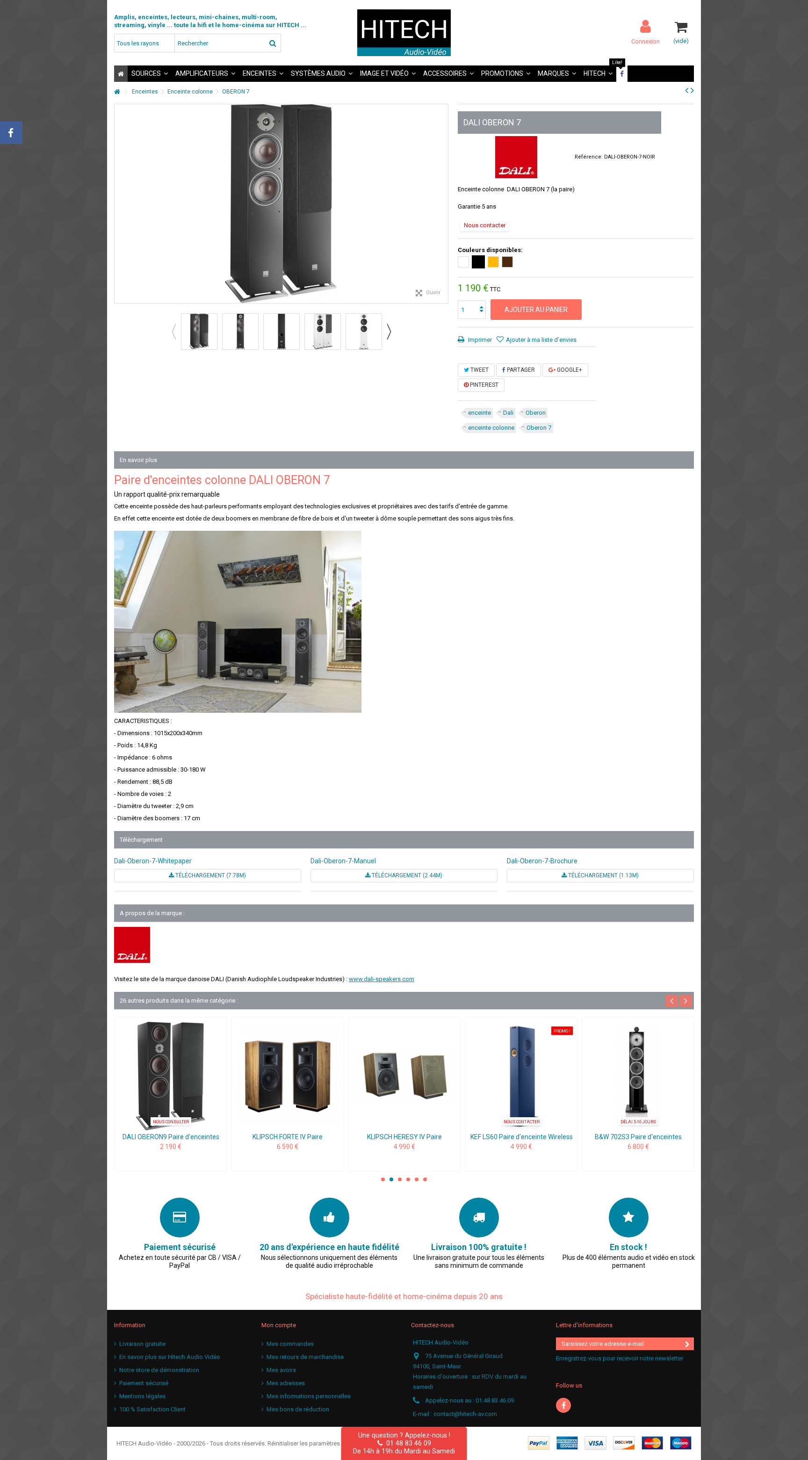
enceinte (479, 412)
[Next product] (692, 90)
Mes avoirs (281, 1369)
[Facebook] (563, 1405)
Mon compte (278, 1325)
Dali (508, 412)
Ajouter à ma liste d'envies (541, 339)
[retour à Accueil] (117, 92)
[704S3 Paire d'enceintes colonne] (287, 1076)
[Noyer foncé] (507, 262)
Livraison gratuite (142, 1343)
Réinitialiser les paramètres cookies (315, 1443)
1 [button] (383, 1179)
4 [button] (408, 1179)
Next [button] (388, 331)
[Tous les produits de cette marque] (516, 157)
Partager (520, 370)
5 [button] (416, 1179)
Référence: (589, 157)
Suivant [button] (443, 204)
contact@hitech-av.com (465, 1413)
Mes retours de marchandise (305, 1356)
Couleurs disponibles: (491, 249)
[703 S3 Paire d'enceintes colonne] (170, 1076)
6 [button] (425, 1179)
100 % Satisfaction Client (152, 1409)
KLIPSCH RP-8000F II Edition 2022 (521, 1137)
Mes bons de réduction (298, 1409)
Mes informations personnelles (309, 1396)
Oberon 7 (539, 427)
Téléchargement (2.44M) (406, 875)
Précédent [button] (119, 204)
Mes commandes (290, 1343)
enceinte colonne (491, 427)
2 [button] (391, 1179)
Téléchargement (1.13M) (603, 875)
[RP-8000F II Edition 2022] (521, 1076)
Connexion (645, 41)
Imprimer (479, 339)
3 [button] (400, 1179)
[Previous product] (686, 90)
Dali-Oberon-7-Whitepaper (153, 861)
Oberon (536, 412)
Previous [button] (173, 331)
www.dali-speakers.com (381, 979)
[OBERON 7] (199, 331)
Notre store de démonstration (159, 1369)
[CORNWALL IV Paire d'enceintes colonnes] (638, 1076)
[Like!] (622, 73)
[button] (150, 73)
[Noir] (478, 261)
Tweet (479, 370)
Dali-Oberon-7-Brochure (542, 861)
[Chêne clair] (493, 262)
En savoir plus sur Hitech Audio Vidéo (169, 1356)
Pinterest (483, 385)
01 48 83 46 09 (406, 1443)
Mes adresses (286, 1383)
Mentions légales (142, 1396)
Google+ (569, 370)
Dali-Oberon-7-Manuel (343, 861)
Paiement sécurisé (143, 1383)
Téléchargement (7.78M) (210, 875)
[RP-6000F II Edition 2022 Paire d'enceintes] (404, 1076)
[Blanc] (463, 262)
